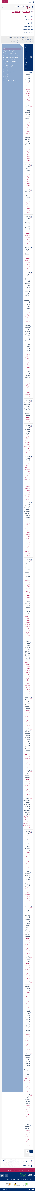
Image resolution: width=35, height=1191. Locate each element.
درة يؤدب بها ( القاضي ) (27, 77)
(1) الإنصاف (5, 70)
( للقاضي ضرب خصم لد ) (27, 194)
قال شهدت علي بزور (27, 1126)
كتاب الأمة (27, 19)
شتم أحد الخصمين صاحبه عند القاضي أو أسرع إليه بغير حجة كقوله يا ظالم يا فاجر (27, 1063)
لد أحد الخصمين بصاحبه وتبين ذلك (27, 986)
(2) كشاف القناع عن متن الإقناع (9, 59)
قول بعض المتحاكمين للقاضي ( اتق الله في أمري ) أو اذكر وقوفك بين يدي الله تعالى (26, 806)
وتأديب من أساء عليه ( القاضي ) (27, 141)
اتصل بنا (15, 1170)
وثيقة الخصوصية (30, 1170)
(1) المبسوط (5, 68)
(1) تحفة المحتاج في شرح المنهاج (9, 72)
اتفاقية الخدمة (21, 1170)
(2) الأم (4, 64)
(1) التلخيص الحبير (6, 74)
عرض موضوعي (26, 29)
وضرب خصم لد (28, 959)
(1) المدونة (5, 78)
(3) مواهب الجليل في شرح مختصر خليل (10, 55)
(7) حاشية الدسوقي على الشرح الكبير (10, 53)
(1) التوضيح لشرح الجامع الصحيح (9, 81)
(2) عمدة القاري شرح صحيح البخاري (10, 57)
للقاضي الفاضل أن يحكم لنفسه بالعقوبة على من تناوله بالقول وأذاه (27, 511)
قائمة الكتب (27, 26)
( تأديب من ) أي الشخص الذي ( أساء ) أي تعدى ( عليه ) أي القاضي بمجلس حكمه (27, 739)
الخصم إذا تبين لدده (27, 459)
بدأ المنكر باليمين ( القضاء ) (27, 375)
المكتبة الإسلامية (21, 11)
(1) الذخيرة (5, 76)
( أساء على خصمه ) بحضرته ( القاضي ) (27, 223)
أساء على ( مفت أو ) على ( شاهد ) (27, 1099)
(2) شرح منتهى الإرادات (8, 66)
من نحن (9, 1170)
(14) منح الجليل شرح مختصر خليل (9, 51)
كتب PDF (27, 16)
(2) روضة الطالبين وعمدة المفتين (9, 62)
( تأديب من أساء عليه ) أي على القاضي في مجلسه (27, 112)
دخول (4, 1)
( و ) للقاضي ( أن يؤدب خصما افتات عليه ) (27, 608)
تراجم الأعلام (26, 32)
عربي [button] (30, 2)
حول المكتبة (27, 23)
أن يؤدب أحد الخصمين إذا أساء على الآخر (27, 430)
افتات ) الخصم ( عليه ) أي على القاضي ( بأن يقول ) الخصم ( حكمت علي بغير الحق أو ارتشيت (27, 337)
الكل (4, 49)
